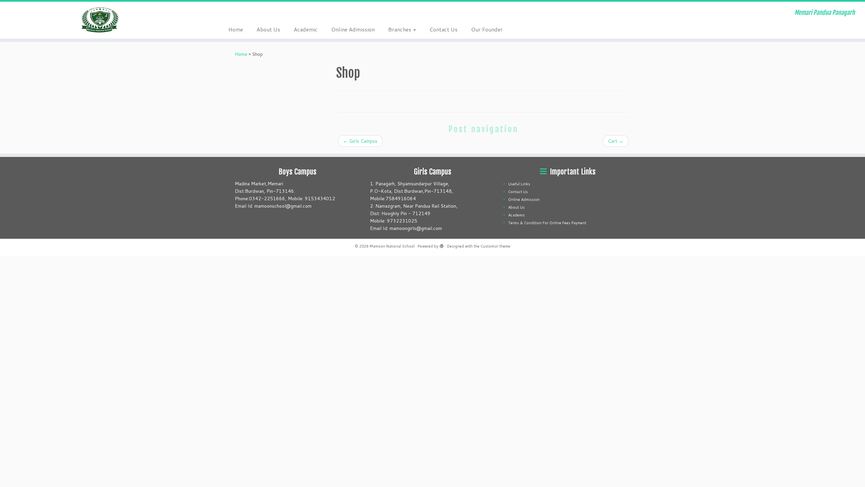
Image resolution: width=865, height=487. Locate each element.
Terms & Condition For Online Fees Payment (547, 223)
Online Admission (353, 29)
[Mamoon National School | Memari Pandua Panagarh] (100, 19)
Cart (615, 141)
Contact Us (443, 29)
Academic (306, 29)
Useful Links (519, 184)
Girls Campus (360, 141)
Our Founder (487, 29)
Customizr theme (495, 246)
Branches (400, 29)
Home (235, 29)
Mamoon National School (392, 246)
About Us (268, 29)
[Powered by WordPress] (441, 244)
